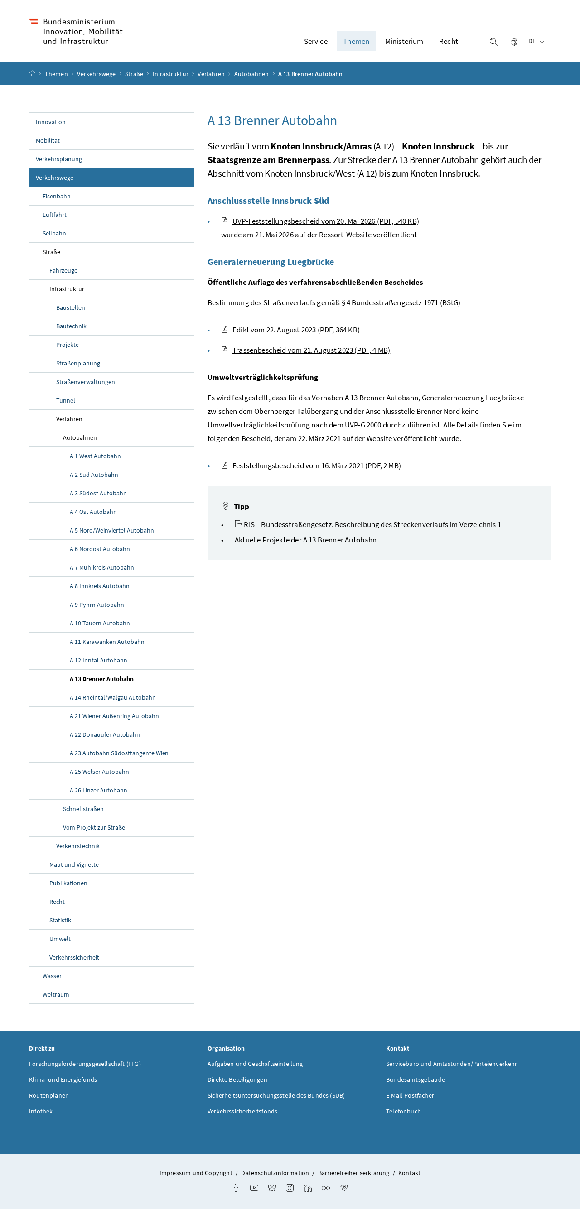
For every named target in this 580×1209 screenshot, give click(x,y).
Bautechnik (71, 326)
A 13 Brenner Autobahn (122, 678)
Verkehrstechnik (78, 846)
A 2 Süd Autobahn (94, 474)
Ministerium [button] (404, 41)
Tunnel (65, 400)
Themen (57, 74)
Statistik (60, 920)
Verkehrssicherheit (74, 957)
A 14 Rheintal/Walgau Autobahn (113, 697)
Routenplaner (48, 1095)
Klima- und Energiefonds (63, 1079)
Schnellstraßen (83, 809)
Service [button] (316, 41)
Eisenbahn (57, 196)
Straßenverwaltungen (85, 382)
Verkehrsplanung (59, 159)
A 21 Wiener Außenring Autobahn (114, 716)
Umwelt (60, 939)
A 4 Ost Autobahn (93, 512)
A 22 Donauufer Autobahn (105, 734)
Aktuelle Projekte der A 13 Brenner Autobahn (306, 540)
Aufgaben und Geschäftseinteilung (255, 1064)
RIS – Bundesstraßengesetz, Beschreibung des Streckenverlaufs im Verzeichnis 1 (372, 524)
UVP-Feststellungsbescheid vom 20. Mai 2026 (325, 221)
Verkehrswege (97, 74)
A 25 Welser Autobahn (99, 772)
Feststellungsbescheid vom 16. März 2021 (316, 465)
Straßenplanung (78, 363)
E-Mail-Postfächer (410, 1095)
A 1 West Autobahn (95, 456)
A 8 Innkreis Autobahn (100, 586)
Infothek (41, 1111)
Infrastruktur (171, 74)
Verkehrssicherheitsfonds (242, 1111)
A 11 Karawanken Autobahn (107, 642)
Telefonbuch (403, 1111)
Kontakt (409, 1173)
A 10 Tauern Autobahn (100, 623)
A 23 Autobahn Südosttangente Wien (119, 753)
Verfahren (212, 74)
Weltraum (56, 994)
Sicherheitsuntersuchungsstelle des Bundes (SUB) (276, 1095)
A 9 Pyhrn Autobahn (97, 604)
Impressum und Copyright (196, 1173)
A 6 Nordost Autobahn (100, 549)
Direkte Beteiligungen (237, 1079)
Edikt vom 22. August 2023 (296, 330)
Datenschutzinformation (275, 1173)
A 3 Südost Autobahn (98, 493)
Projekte (67, 345)
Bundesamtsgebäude (415, 1079)
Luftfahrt (55, 215)
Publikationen (68, 883)
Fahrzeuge (63, 270)
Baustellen (70, 307)
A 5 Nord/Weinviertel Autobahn (112, 530)
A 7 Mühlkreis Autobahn (102, 567)
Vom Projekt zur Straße (94, 827)
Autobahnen (252, 74)
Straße (135, 74)
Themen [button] (356, 41)
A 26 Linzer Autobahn (98, 790)
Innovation (51, 122)
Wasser (52, 976)
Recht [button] (448, 41)
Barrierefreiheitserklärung (354, 1173)
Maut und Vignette (74, 864)
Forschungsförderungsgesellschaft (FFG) (85, 1064)
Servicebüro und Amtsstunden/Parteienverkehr (451, 1064)
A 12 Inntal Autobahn (98, 660)
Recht (57, 901)
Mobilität (48, 140)
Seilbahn (54, 233)
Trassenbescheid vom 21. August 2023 (311, 350)
